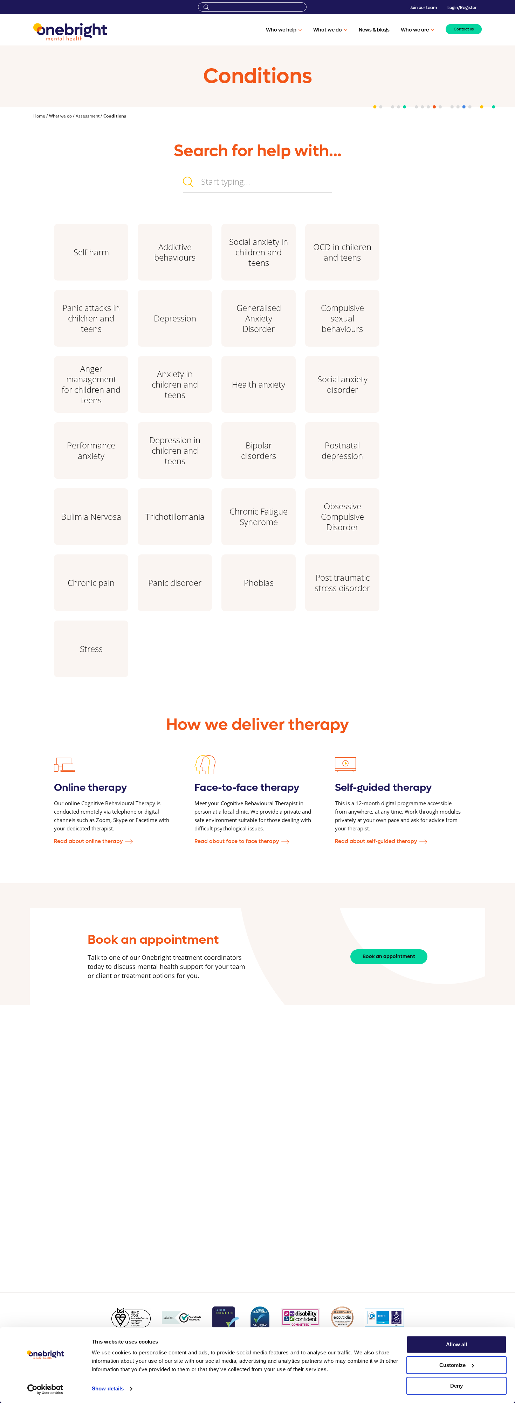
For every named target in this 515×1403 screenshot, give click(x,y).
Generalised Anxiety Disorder (258, 318)
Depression (175, 318)
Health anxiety (258, 384)
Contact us (464, 29)
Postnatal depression (342, 450)
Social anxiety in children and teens (258, 252)
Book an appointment (389, 956)
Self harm (91, 252)
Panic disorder (174, 582)
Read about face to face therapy (236, 841)
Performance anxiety (91, 450)
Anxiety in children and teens (175, 384)
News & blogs (374, 30)
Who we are (415, 30)
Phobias (259, 582)
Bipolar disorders (258, 450)
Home (39, 116)
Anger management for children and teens (91, 384)
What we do (327, 30)
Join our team (423, 7)
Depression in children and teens (174, 450)
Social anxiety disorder (342, 384)
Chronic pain (91, 582)
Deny (456, 1386)
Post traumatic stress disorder (342, 583)
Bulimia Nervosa (91, 516)
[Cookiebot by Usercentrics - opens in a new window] (45, 1389)
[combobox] (252, 7)
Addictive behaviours (174, 252)
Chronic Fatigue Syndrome (258, 516)
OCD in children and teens (342, 252)
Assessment (88, 116)
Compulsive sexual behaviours (342, 318)
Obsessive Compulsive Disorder (342, 516)
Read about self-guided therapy (376, 841)
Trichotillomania (175, 516)
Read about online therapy (88, 841)
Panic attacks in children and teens (91, 318)
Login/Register (461, 7)
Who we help (281, 30)
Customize (452, 1365)
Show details (108, 1389)
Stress (91, 648)
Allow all (456, 1344)
